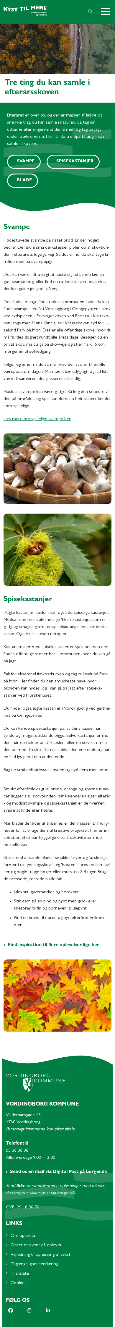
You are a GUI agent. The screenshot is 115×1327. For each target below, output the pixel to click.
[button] (108, 11)
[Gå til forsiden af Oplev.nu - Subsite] (40, 12)
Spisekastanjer (74, 161)
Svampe (25, 161)
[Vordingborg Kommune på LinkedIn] (55, 1310)
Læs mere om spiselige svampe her (37, 419)
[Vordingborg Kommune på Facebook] (17, 1310)
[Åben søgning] (90, 12)
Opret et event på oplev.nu (37, 1245)
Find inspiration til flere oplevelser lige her (53, 945)
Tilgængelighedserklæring (34, 1264)
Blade (24, 180)
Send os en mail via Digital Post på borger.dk (58, 1172)
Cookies (19, 1283)
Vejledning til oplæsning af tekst (40, 1254)
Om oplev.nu (23, 1236)
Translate (20, 1273)
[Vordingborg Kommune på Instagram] (36, 1310)
